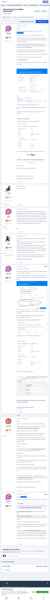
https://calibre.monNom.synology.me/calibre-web (28, 428)
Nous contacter (16, 586)
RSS (26, 586)
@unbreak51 (23, 496)
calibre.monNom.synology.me (37, 449)
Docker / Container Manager (27, 17)
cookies (12, 591)
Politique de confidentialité (7, 586)
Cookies (22, 586)
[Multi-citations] (17, 182)
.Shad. (8, 243)
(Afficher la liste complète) (41, 566)
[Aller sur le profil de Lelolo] (9, 188)
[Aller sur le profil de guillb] (9, 212)
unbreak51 (8, 426)
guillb (8, 216)
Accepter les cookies (43, 592)
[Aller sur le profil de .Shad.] (9, 239)
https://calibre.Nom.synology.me (24, 511)
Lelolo (9, 193)
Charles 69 (9, 17)
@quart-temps (20, 32)
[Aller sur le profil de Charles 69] (3, 17)
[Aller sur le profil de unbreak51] (9, 421)
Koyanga (7, 570)
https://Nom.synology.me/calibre (24, 515)
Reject (33, 592)
